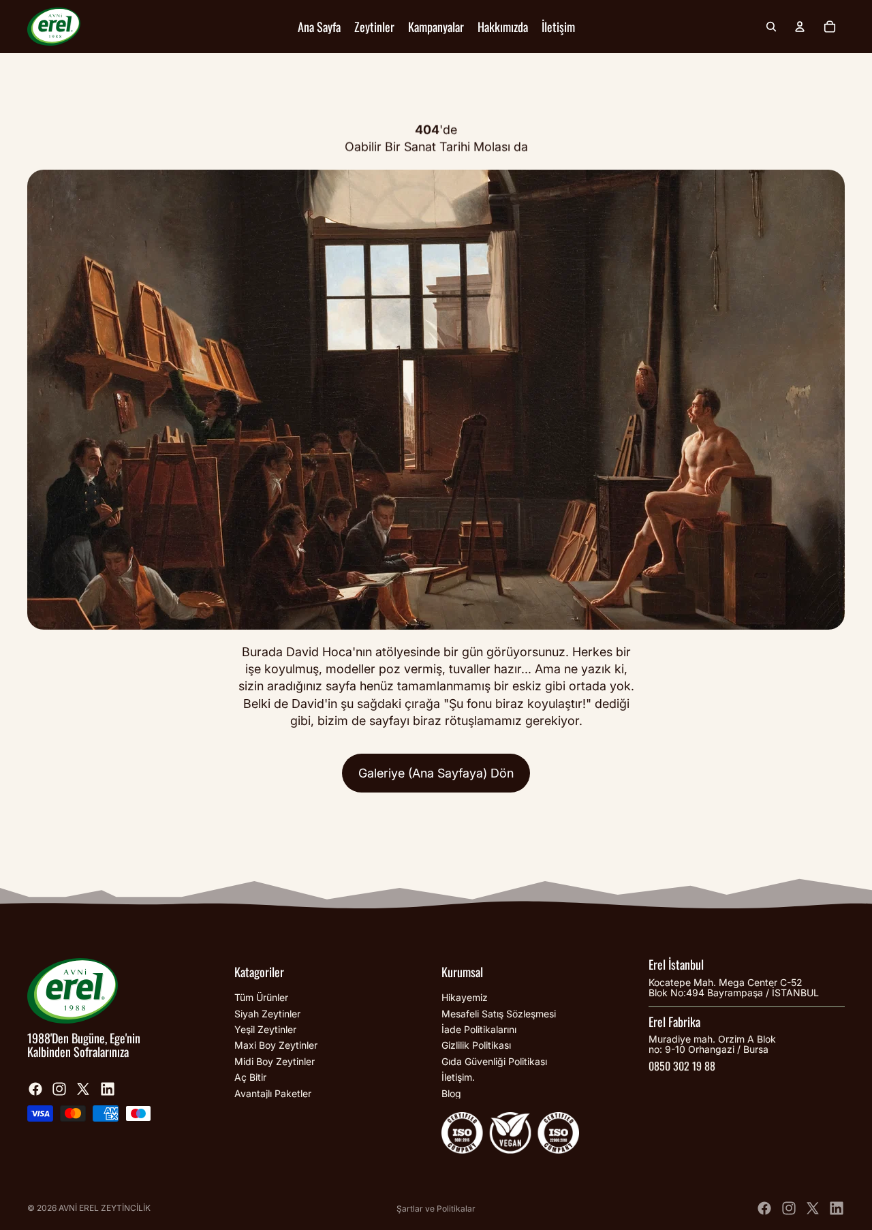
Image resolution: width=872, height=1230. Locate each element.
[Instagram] (59, 1088)
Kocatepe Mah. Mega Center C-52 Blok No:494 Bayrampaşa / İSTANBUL (734, 987)
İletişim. (458, 1077)
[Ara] (771, 27)
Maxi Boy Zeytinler (275, 1045)
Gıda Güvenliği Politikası (494, 1061)
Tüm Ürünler (261, 997)
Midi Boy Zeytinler (274, 1061)
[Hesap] (800, 27)
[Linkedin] (107, 1088)
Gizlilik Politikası (476, 1045)
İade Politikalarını (478, 1029)
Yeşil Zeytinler (265, 1029)
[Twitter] (83, 1088)
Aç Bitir (250, 1077)
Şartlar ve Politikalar (436, 1208)
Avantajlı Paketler (272, 1092)
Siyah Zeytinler (267, 1013)
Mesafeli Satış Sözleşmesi (498, 1013)
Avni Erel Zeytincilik (105, 1208)
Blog (451, 1092)
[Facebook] (35, 1088)
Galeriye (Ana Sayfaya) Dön (436, 773)
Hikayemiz (464, 997)
